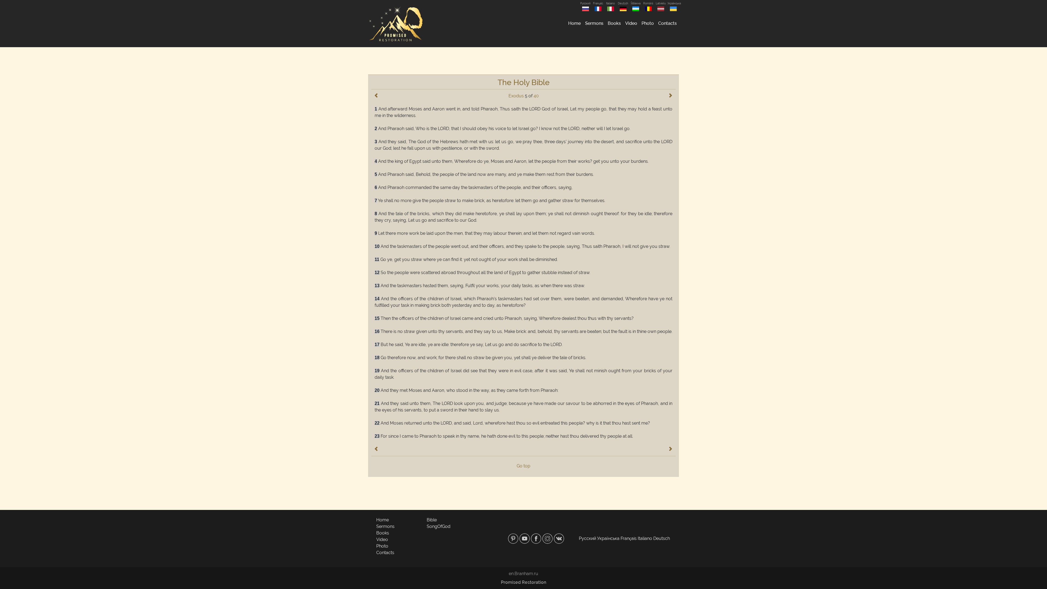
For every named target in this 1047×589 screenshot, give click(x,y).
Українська (673, 3)
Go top (523, 465)
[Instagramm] (548, 538)
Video (631, 23)
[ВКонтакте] (559, 538)
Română (648, 3)
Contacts (667, 23)
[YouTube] (525, 538)
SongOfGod (438, 526)
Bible (432, 519)
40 (536, 95)
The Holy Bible (524, 82)
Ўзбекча (635, 3)
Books (614, 23)
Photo (648, 23)
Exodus (516, 95)
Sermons (594, 23)
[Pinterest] (513, 538)
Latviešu (661, 3)
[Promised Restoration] (395, 23)
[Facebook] (536, 538)
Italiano (610, 3)
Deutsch (623, 3)
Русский (585, 3)
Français (598, 3)
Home (574, 23)
